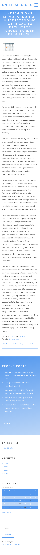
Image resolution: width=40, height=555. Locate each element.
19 (9, 504)
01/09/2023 (23, 336)
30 (30, 507)
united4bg (12, 336)
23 (30, 504)
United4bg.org (17, 5)
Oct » (9, 512)
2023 (6, 473)
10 (35, 497)
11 (4, 500)
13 (14, 500)
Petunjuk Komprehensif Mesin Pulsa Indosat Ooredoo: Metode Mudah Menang (20, 408)
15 (25, 500)
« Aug (4, 512)
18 (4, 504)
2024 (6, 470)
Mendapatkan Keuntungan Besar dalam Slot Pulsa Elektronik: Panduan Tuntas (21, 375)
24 (35, 504)
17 (35, 500)
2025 (5, 467)
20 (15, 504)
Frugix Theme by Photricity (11, 544)
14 (20, 500)
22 (25, 504)
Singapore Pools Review (28, 344)
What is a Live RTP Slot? (11, 344)
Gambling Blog (14, 339)
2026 (6, 463)
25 (4, 507)
